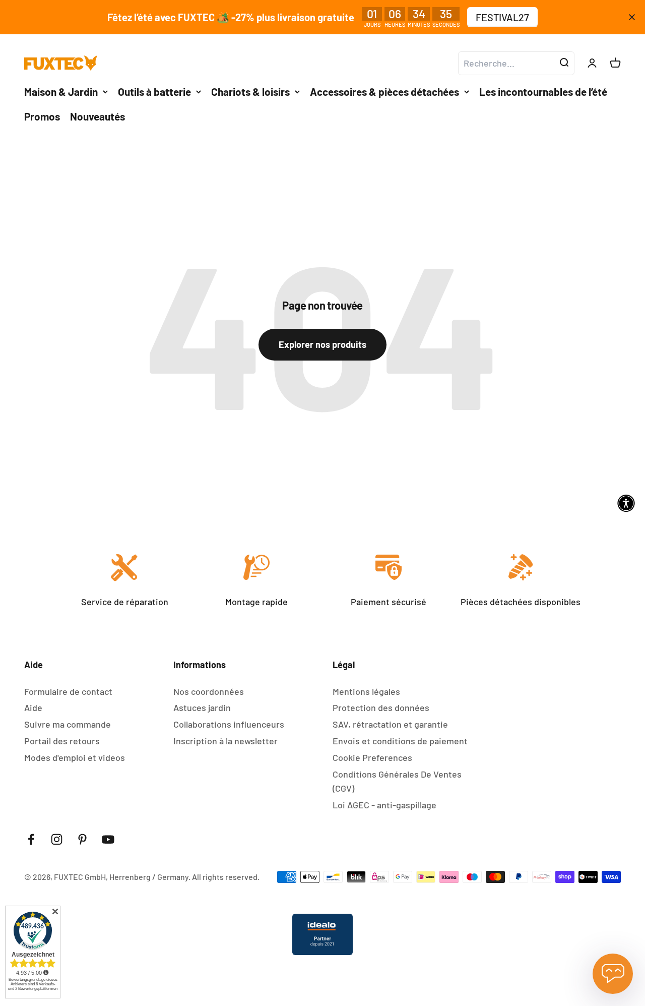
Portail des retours (62, 740)
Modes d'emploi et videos (74, 757)
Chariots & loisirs (250, 91)
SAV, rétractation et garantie (390, 724)
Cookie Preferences (372, 757)
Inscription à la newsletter (225, 740)
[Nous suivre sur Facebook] (31, 839)
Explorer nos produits (322, 344)
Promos (42, 116)
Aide (33, 707)
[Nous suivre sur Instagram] (56, 839)
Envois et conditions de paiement (400, 740)
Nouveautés (97, 116)
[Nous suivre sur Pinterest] (82, 839)
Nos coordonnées (208, 691)
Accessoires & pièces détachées (384, 91)
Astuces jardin (202, 707)
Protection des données (381, 707)
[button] (626, 503)
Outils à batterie (154, 91)
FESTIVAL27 (502, 17)
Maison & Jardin (61, 91)
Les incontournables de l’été (543, 91)
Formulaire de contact (68, 691)
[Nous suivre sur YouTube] (108, 839)
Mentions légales (366, 691)
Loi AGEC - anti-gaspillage (384, 804)
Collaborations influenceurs (228, 724)
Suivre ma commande (67, 724)
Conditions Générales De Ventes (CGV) (397, 781)
